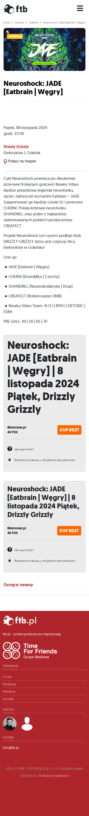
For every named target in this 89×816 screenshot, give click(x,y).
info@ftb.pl (11, 748)
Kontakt (8, 699)
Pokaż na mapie (21, 160)
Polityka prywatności (54, 776)
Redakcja (9, 684)
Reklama (9, 691)
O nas (7, 677)
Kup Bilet (69, 430)
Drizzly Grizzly (16, 146)
